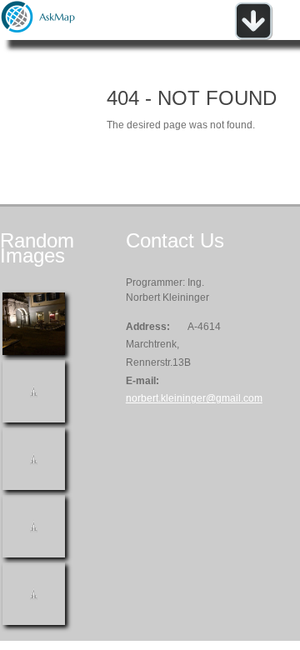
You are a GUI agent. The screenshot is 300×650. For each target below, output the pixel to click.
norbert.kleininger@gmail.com (194, 398)
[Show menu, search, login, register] (253, 36)
